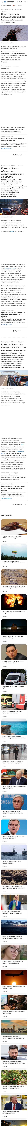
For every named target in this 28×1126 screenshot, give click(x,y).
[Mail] (5, 2)
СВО (15, 5)
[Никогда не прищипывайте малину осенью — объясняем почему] (14, 1081)
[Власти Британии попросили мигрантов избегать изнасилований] (14, 1031)
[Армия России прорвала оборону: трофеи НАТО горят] (14, 631)
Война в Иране (7, 5)
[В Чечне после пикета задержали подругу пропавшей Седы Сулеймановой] (14, 956)
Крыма (12, 231)
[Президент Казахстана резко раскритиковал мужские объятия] (14, 806)
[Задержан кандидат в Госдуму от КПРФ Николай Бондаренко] (14, 531)
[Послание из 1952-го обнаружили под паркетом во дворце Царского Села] (14, 581)
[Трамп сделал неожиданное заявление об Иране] (14, 1106)
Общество (3, 11)
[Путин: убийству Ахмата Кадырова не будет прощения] (14, 781)
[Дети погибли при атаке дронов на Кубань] (14, 681)
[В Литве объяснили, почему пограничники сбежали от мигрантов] (14, 556)
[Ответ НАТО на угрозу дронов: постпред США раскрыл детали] (14, 906)
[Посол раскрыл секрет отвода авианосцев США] (14, 856)
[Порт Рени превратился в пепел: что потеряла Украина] (14, 606)
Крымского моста (10, 269)
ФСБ (22, 444)
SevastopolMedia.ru (16, 9)
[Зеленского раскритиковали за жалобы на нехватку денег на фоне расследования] (14, 1056)
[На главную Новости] (10, 2)
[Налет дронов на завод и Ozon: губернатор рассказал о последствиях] (14, 706)
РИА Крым (13, 165)
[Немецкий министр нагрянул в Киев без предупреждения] (14, 831)
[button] (14, 33)
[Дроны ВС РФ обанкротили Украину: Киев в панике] (14, 1006)
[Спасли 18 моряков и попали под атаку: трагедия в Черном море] (14, 931)
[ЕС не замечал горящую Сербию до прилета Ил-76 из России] (14, 656)
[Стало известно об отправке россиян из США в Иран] (14, 981)
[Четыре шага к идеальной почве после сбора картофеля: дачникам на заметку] (14, 881)
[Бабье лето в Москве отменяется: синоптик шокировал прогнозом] (14, 756)
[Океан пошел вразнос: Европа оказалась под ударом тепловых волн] (14, 731)
